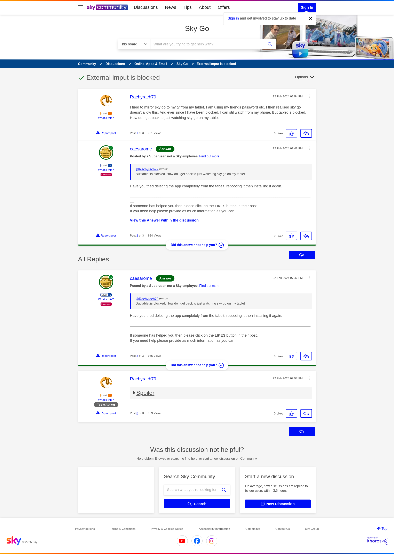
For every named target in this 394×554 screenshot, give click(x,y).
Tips (187, 7)
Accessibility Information (214, 528)
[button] (309, 96)
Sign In (307, 7)
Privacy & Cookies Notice (167, 528)
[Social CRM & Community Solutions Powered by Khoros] (377, 541)
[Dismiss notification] (310, 18)
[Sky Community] (107, 7)
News (170, 7)
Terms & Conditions (122, 528)
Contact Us (282, 528)
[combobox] (206, 44)
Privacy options (85, 528)
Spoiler (145, 393)
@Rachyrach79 (147, 169)
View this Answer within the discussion (164, 220)
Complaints (252, 528)
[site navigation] (80, 7)
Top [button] (384, 528)
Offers (224, 7)
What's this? (106, 117)
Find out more (209, 156)
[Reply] (306, 133)
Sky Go (197, 28)
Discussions (146, 7)
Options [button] (301, 77)
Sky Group (312, 528)
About (205, 7)
